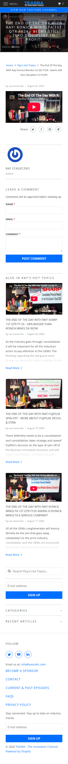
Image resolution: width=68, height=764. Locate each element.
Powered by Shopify (18, 751)
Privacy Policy (18, 705)
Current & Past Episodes (27, 688)
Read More (13, 368)
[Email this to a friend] (58, 129)
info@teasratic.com (33, 664)
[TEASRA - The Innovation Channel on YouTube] (19, 654)
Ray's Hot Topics (26, 65)
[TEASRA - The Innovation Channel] (34, 3)
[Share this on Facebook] (41, 129)
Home (9, 65)
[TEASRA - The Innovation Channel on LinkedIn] (28, 654)
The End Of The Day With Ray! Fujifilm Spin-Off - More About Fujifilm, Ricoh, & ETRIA (33, 418)
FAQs (10, 696)
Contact (13, 679)
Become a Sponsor (22, 671)
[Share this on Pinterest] (49, 129)
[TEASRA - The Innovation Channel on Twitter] (10, 654)
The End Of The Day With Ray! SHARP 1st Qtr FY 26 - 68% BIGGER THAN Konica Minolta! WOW (31, 324)
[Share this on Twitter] (32, 129)
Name (10, 204)
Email (10, 219)
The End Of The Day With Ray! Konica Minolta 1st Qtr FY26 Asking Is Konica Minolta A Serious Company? (33, 511)
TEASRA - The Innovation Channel (36, 746)
